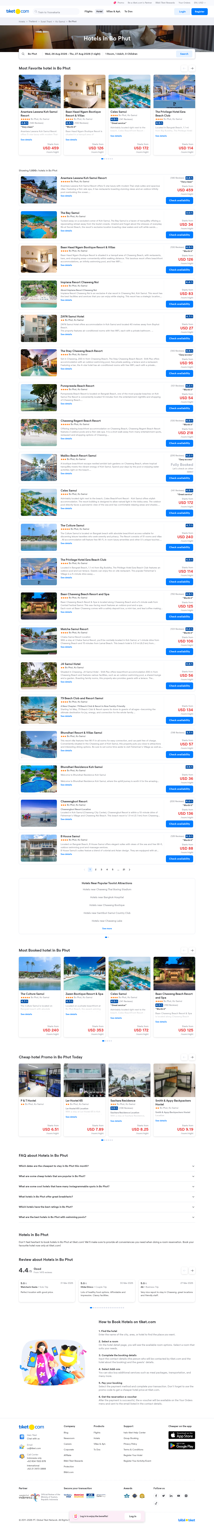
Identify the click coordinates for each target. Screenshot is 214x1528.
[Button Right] (192, 1270)
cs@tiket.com (34, 1448)
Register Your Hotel (133, 1455)
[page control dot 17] (121, 1307)
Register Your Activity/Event (137, 1461)
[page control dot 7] (102, 1307)
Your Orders (184, 2)
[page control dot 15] (117, 1307)
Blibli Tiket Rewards (165, 2)
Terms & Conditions (133, 1449)
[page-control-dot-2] (104, 158)
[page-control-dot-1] (102, 158)
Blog (66, 1432)
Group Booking (131, 1438)
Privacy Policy (130, 1444)
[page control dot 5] (99, 1307)
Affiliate (67, 1455)
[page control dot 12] (112, 1307)
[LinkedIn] (171, 1495)
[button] (184, 68)
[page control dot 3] (95, 1307)
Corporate (69, 1449)
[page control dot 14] (116, 1307)
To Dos (97, 1449)
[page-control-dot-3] (106, 158)
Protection (69, 1466)
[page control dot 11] (110, 1307)
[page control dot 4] (97, 1307)
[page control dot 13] (114, 1307)
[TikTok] (156, 1503)
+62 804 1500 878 (36, 1461)
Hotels (97, 1438)
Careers (68, 1444)
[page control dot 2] (108, 937)
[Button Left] (184, 1270)
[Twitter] (163, 1495)
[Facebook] (156, 1495)
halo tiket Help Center (135, 1432)
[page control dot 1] (106, 937)
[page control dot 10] (108, 1307)
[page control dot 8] (104, 1307)
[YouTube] (178, 1495)
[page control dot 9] (106, 1307)
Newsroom (69, 1438)
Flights (97, 1432)
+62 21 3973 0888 (36, 1468)
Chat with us (33, 1438)
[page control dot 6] (101, 1307)
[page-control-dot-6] (112, 158)
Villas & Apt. (100, 1444)
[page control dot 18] (123, 1307)
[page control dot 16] (119, 1307)
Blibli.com (69, 1472)
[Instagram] (186, 1495)
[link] (182, 11)
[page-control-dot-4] (108, 158)
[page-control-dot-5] (110, 158)
